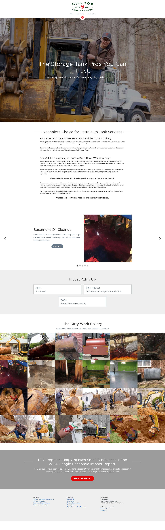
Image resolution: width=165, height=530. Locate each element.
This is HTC (70, 499)
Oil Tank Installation (39, 501)
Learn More (57, 246)
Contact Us (70, 505)
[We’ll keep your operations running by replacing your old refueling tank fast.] (96, 346)
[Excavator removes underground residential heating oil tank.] (41, 346)
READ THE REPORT (82, 478)
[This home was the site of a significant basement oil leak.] (96, 374)
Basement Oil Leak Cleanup (41, 503)
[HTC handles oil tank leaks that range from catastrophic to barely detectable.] (151, 346)
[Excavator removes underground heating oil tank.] (14, 346)
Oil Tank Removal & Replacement (43, 499)
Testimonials (70, 501)
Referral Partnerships (73, 503)
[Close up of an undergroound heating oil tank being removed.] (68, 346)
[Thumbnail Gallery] (14, 401)
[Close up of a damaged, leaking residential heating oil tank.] (124, 346)
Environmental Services (40, 505)
